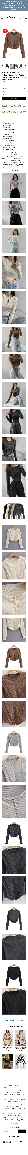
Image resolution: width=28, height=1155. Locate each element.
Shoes (6, 1110)
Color (3, 85)
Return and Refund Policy (10, 1087)
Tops (5, 1099)
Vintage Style (19, 1104)
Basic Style (18, 1115)
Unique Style (14, 1108)
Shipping (17, 1085)
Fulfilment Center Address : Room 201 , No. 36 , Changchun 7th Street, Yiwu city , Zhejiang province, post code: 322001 (14, 1119)
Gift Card (8, 1090)
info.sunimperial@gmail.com (16, 114)
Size (3, 91)
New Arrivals (10, 1115)
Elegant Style (19, 1106)
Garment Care (14, 1097)
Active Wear (16, 1099)
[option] (7, 66)
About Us (11, 1085)
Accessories (12, 1110)
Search (5, 1094)
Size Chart (11, 1094)
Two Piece (9, 1113)
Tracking (18, 1094)
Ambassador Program (17, 1090)
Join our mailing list (14, 1127)
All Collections (22, 1113)
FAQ (23, 1094)
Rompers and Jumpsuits (14, 1101)
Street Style (6, 1108)
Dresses (22, 1097)
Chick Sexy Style (10, 1106)
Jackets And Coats (9, 1104)
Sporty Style (22, 1108)
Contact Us (21, 1087)
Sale (15, 1113)
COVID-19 (6, 1097)
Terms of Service (14, 1123)
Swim (4, 1113)
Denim (23, 1099)
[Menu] (2, 18)
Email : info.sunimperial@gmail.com (14, 1092)
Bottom (10, 1099)
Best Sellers (20, 1110)
